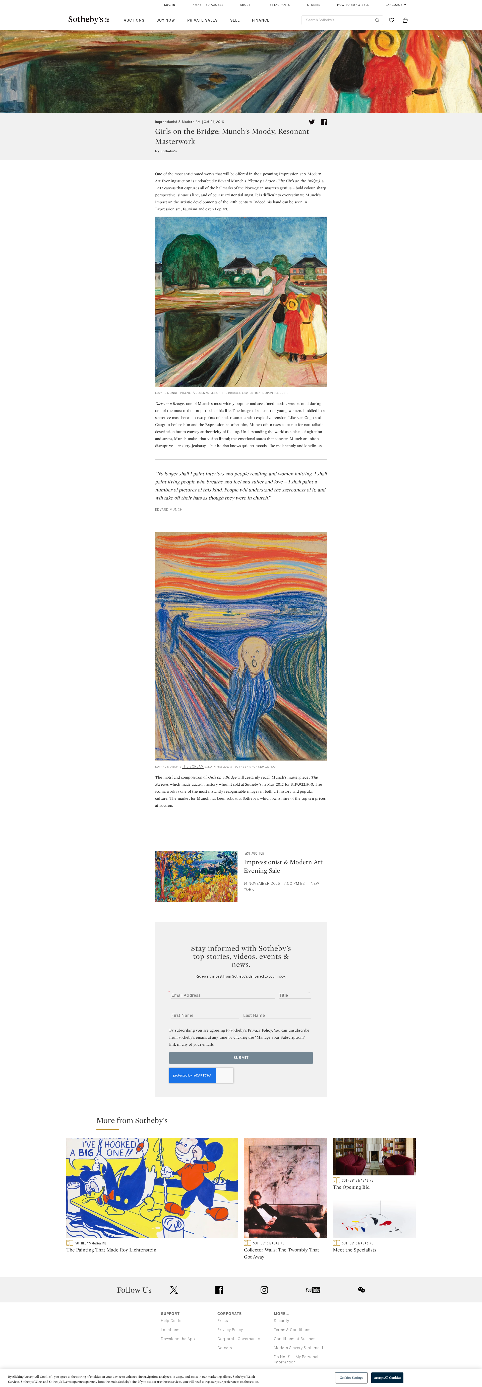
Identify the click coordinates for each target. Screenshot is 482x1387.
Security (281, 1321)
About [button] (245, 5)
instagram (264, 1290)
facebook (219, 1290)
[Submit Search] (377, 20)
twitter (174, 1290)
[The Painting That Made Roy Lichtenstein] (152, 1189)
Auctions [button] (134, 20)
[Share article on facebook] (324, 122)
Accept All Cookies (387, 1377)
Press (222, 1321)
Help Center (172, 1321)
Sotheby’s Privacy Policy (251, 1030)
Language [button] (394, 5)
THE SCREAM (193, 766)
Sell (235, 20)
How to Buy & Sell (353, 5)
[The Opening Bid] (374, 1157)
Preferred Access (207, 5)
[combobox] (342, 20)
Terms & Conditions (292, 1330)
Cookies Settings (351, 1377)
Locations (170, 1330)
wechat (361, 1289)
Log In (169, 5)
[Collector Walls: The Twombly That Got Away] (285, 1189)
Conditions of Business (296, 1339)
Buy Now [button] (165, 20)
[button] (244, 1122)
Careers (224, 1348)
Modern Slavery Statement (298, 1348)
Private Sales (202, 20)
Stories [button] (313, 5)
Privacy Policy (230, 1330)
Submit (241, 1058)
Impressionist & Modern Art (178, 122)
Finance (261, 20)
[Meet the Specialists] (374, 1220)
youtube (313, 1290)
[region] (241, 1378)
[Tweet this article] (312, 122)
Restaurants (279, 5)
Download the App (178, 1339)
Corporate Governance (238, 1339)
